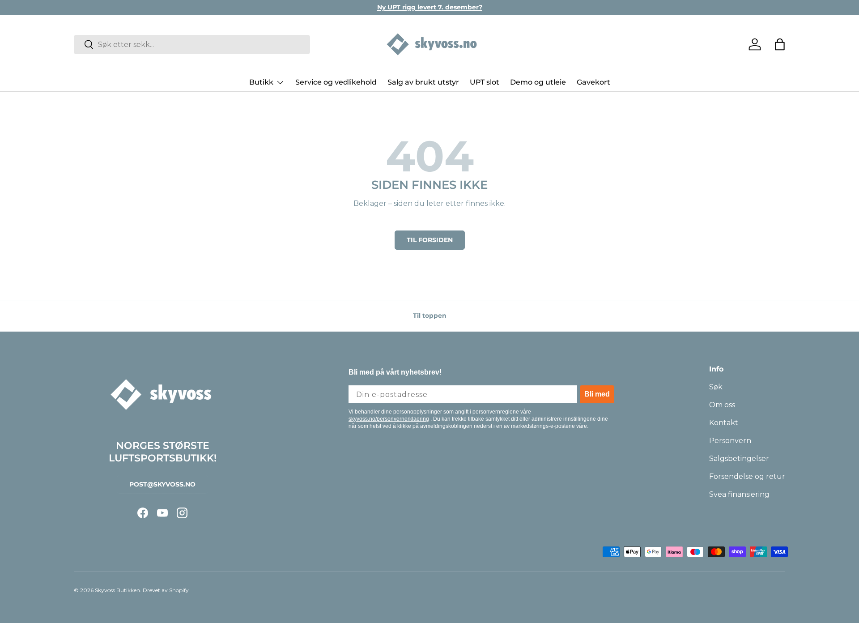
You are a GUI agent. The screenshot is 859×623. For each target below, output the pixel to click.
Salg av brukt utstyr (423, 82)
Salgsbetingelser (739, 458)
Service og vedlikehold (336, 82)
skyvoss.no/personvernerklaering (389, 419)
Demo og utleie (538, 82)
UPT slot (484, 82)
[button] (780, 44)
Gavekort (593, 82)
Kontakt (723, 422)
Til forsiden (430, 240)
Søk (716, 387)
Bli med (597, 394)
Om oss (722, 405)
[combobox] (192, 44)
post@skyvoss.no (162, 484)
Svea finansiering (739, 494)
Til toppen (430, 316)
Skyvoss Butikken (117, 590)
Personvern (730, 440)
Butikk (261, 82)
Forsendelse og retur (747, 476)
